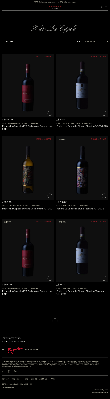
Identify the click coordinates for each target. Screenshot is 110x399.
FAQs (52, 379)
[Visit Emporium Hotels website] (25, 350)
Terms (25, 379)
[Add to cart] (50, 113)
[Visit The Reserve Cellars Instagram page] (9, 371)
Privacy (5, 379)
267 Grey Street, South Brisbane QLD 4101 (17, 384)
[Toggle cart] (106, 7)
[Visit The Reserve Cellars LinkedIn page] (15, 371)
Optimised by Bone (101, 390)
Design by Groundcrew (100, 392)
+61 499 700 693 (8, 388)
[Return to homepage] (55, 7)
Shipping (15, 379)
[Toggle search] (100, 7)
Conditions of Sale (39, 379)
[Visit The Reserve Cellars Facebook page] (2, 371)
